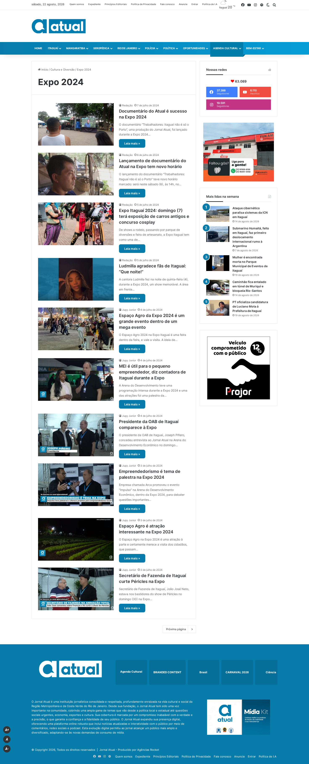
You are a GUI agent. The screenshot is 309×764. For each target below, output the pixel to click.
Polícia (150, 48)
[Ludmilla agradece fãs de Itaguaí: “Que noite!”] (76, 279)
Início (44, 69)
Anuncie (183, 4)
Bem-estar (253, 48)
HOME (38, 48)
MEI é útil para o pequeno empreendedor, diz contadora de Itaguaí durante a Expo (152, 372)
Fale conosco (167, 4)
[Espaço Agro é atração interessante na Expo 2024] (76, 539)
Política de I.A (209, 4)
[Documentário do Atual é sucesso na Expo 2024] (76, 124)
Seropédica (101, 48)
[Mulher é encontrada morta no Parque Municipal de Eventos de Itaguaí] (217, 263)
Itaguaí (53, 48)
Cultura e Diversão (62, 69)
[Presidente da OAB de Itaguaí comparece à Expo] (76, 435)
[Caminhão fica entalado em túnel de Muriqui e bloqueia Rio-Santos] (217, 288)
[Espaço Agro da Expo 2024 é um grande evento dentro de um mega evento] (76, 329)
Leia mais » (132, 143)
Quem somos (77, 4)
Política (169, 48)
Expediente (94, 4)
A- (7, 749)
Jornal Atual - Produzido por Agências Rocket (129, 749)
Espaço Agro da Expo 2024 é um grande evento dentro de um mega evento (152, 321)
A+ (7, 730)
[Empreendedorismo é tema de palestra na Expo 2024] (76, 484)
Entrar (194, 4)
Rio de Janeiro (127, 48)
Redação (127, 105)
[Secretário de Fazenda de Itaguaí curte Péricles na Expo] (76, 589)
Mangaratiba (75, 48)
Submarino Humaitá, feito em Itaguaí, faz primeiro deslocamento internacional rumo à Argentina (250, 237)
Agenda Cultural (225, 48)
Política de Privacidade (143, 4)
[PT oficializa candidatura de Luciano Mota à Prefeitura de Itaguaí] (217, 308)
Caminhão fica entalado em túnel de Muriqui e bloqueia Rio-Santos (249, 286)
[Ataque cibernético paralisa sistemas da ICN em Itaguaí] (217, 214)
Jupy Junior (129, 309)
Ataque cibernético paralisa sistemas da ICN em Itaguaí (250, 212)
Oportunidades (194, 48)
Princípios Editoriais (116, 4)
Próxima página (176, 629)
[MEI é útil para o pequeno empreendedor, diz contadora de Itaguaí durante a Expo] (76, 379)
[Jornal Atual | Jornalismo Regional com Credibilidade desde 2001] (59, 26)
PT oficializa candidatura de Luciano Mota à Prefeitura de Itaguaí (250, 306)
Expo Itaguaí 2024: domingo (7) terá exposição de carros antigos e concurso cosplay (154, 216)
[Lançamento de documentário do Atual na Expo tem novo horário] (76, 174)
